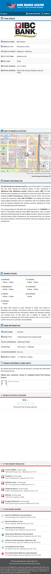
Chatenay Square (11, 489)
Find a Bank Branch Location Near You (25, 561)
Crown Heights (10, 470)
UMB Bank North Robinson (15, 528)
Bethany (8, 495)
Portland (8, 476)
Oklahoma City (10, 482)
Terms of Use (23, 563)
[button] (25, 153)
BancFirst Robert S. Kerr (14, 521)
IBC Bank (20, 332)
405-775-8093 (21, 66)
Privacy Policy (31, 563)
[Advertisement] (25, 101)
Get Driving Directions (40, 176)
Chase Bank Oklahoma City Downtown (19, 534)
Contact (38, 563)
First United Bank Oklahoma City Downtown (21, 553)
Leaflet (32, 171)
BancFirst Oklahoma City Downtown (18, 515)
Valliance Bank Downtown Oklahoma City (20, 540)
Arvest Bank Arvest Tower (14, 547)
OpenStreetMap (45, 171)
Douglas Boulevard (12, 501)
